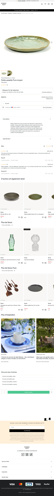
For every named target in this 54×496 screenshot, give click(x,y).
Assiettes (10, 13)
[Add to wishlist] (19, 217)
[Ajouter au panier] (22, 217)
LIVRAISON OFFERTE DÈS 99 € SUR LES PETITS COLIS (28, 0)
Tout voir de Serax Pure (7, 270)
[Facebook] (23, 454)
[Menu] (52, 4)
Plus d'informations (47, 107)
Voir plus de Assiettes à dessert (9, 384)
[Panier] (48, 4)
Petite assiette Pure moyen (27, 13)
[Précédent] (2, 42)
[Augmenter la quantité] (6, 392)
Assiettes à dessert (17, 13)
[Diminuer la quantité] (2, 392)
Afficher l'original (14, 160)
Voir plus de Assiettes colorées (9, 381)
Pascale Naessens (5, 78)
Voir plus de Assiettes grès (8, 379)
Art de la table (4, 13)
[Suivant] (51, 42)
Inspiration (4, 472)
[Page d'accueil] (3, 4)
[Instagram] (27, 454)
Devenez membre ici (47, 92)
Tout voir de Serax (6, 225)
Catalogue (4, 466)
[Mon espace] (42, 4)
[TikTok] (31, 454)
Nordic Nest (5, 477)
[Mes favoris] (45, 4)
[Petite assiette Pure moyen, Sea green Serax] (27, 42)
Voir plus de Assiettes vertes (8, 376)
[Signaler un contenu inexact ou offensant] (52, 160)
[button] (4, 85)
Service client (5, 461)
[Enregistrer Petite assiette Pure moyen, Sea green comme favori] (51, 392)
